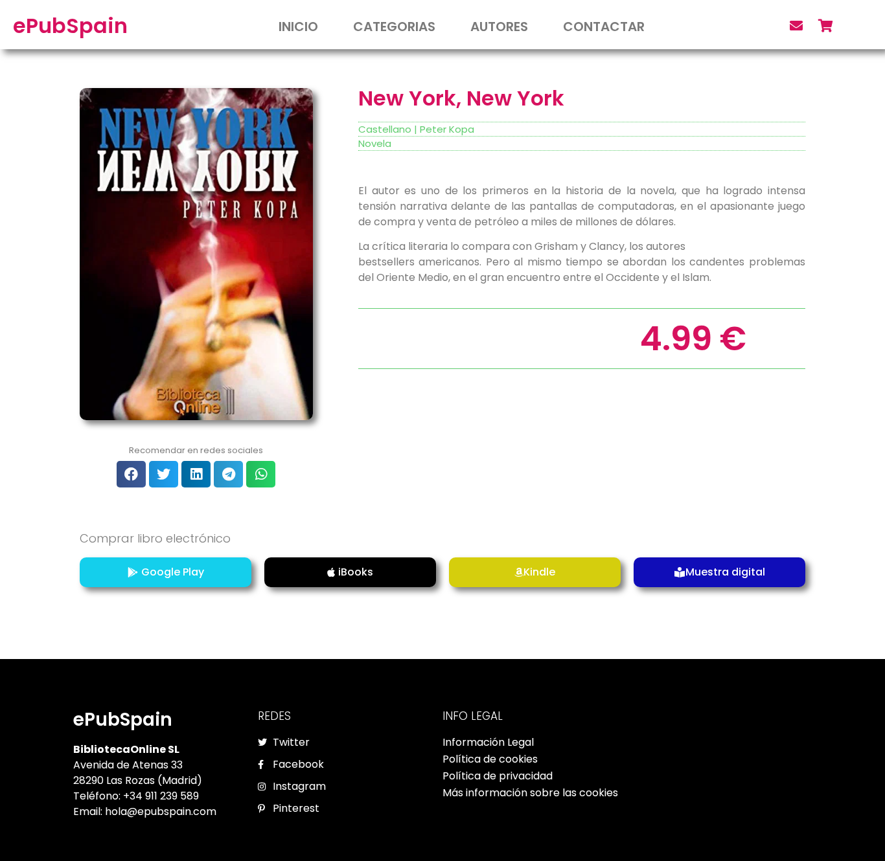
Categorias (394, 26)
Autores (499, 26)
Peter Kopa (447, 129)
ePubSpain (70, 25)
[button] (131, 474)
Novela (374, 143)
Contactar (604, 26)
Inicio (298, 26)
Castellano (384, 129)
